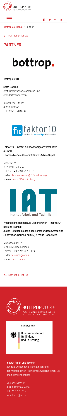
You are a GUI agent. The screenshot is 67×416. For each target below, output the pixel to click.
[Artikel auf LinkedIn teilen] (61, 19)
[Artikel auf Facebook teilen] (44, 19)
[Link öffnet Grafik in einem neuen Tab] (33, 71)
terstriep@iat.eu (20, 255)
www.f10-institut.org (24, 179)
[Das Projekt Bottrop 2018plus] (5, 36)
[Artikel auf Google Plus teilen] (55, 19)
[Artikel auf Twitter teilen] (49, 19)
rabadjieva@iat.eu (16, 395)
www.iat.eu (19, 259)
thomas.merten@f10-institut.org (29, 175)
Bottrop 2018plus (12, 26)
